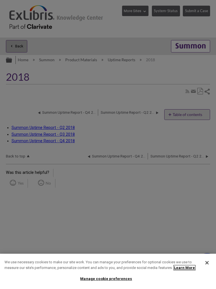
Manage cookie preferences (106, 279)
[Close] (207, 263)
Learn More (184, 268)
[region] (108, 271)
